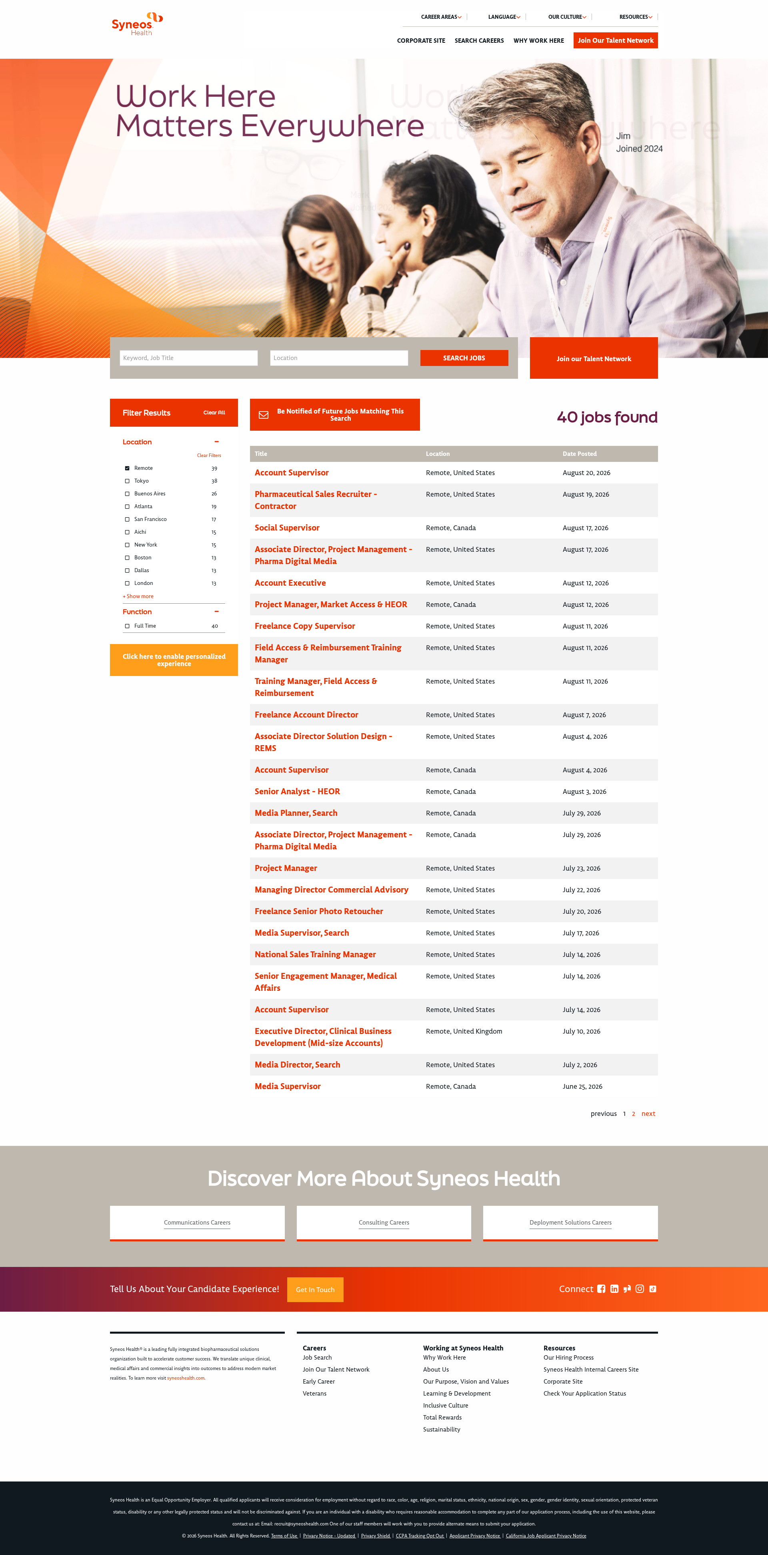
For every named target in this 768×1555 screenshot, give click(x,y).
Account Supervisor (292, 472)
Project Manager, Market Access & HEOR (331, 604)
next (649, 1113)
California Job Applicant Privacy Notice (546, 1536)
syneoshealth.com (185, 1378)
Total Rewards (442, 1417)
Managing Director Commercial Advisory (332, 889)
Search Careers (479, 41)
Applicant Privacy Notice (475, 1536)
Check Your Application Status (585, 1393)
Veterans (314, 1393)
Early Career (319, 1381)
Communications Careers (197, 1223)
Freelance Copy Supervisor (305, 625)
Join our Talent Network (594, 358)
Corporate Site (421, 41)
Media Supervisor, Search (302, 932)
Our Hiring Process (569, 1357)
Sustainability (441, 1429)
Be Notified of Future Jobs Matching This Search (340, 415)
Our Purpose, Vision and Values (466, 1381)
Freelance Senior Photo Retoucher (319, 911)
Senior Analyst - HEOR (297, 791)
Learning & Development (457, 1393)
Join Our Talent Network (616, 40)
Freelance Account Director (306, 714)
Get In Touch (315, 1289)
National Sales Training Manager (315, 954)
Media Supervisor (288, 1086)
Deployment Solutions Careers (571, 1223)
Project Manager (286, 868)
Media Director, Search (297, 1064)
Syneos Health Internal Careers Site (591, 1369)
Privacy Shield (376, 1536)
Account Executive (290, 582)
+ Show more (138, 596)
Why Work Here (539, 41)
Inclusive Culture (445, 1405)
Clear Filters (209, 456)
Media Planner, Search (296, 812)
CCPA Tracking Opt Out (420, 1536)
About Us (436, 1369)
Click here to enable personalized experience (174, 660)
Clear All (214, 412)
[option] (384, 208)
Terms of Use (284, 1536)
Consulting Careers (384, 1223)
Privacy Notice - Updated (329, 1536)
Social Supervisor (287, 527)
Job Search (317, 1357)
